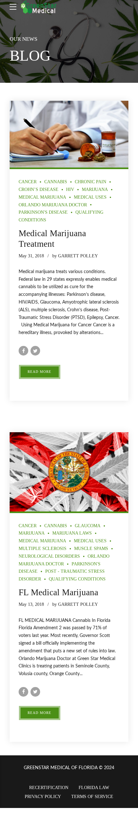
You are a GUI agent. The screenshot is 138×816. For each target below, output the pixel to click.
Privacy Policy (43, 796)
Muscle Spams (91, 548)
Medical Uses (90, 197)
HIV (70, 189)
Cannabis (55, 181)
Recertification (48, 787)
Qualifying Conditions (77, 579)
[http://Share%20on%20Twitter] (35, 351)
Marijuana (95, 189)
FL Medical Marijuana (58, 592)
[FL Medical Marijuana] (69, 471)
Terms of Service (92, 796)
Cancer (28, 181)
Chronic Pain (90, 181)
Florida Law (94, 787)
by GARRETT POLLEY (75, 255)
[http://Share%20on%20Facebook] (23, 351)
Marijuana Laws (72, 533)
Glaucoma (87, 525)
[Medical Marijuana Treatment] (69, 134)
